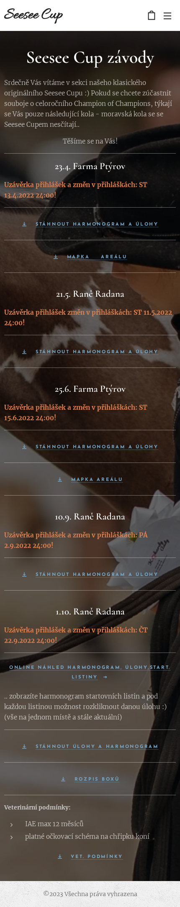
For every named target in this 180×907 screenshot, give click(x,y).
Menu (167, 15)
